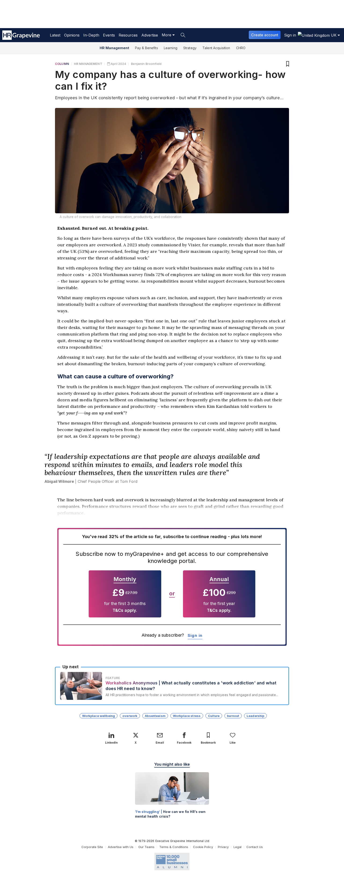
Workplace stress (187, 716)
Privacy (223, 847)
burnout (233, 716)
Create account (264, 35)
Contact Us (254, 847)
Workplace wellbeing (98, 716)
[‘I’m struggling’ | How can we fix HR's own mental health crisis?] (172, 799)
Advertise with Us (120, 847)
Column (62, 64)
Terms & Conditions (173, 847)
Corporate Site (92, 847)
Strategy (190, 48)
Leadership (255, 716)
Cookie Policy (203, 847)
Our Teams (146, 847)
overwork (129, 716)
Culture (214, 716)
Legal (238, 847)
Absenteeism (155, 716)
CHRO (241, 48)
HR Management (114, 48)
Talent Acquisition (216, 48)
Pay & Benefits (146, 48)
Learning (170, 48)
